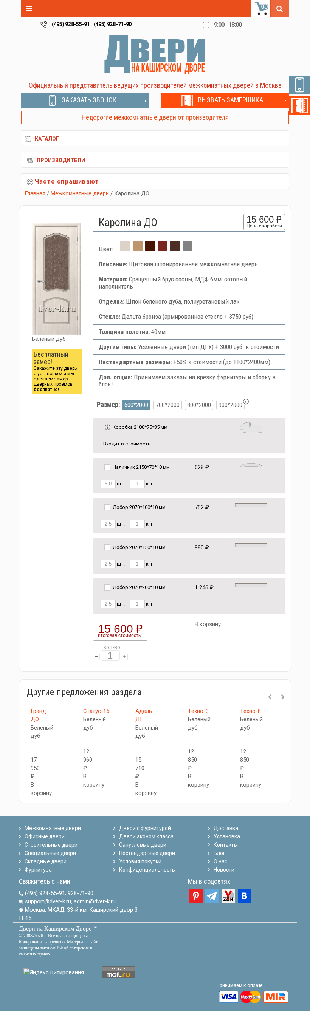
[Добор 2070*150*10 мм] (251, 545)
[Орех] (150, 249)
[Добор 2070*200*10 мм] (251, 585)
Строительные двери (51, 845)
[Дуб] (138, 249)
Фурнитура (38, 870)
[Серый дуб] (187, 249)
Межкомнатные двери (80, 193)
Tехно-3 (198, 711)
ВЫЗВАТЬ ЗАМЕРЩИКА (230, 100)
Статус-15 (96, 711)
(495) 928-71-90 (113, 24)
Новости (224, 870)
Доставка (226, 828)
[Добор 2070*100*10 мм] (251, 505)
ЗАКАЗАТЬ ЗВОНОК (89, 100)
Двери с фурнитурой (145, 828)
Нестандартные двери (147, 853)
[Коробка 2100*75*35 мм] (251, 427)
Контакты (226, 845)
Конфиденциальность (147, 870)
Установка (227, 836)
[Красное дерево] (162, 249)
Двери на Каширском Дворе (55, 928)
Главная (35, 193)
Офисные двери (45, 836)
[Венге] (175, 249)
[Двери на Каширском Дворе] (155, 54)
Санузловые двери (142, 845)
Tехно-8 (250, 711)
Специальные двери (50, 853)
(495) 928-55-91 (71, 24)
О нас (220, 861)
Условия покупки (140, 861)
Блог (219, 853)
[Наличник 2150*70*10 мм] (251, 465)
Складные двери (46, 861)
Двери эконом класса (146, 836)
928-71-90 (80, 893)
